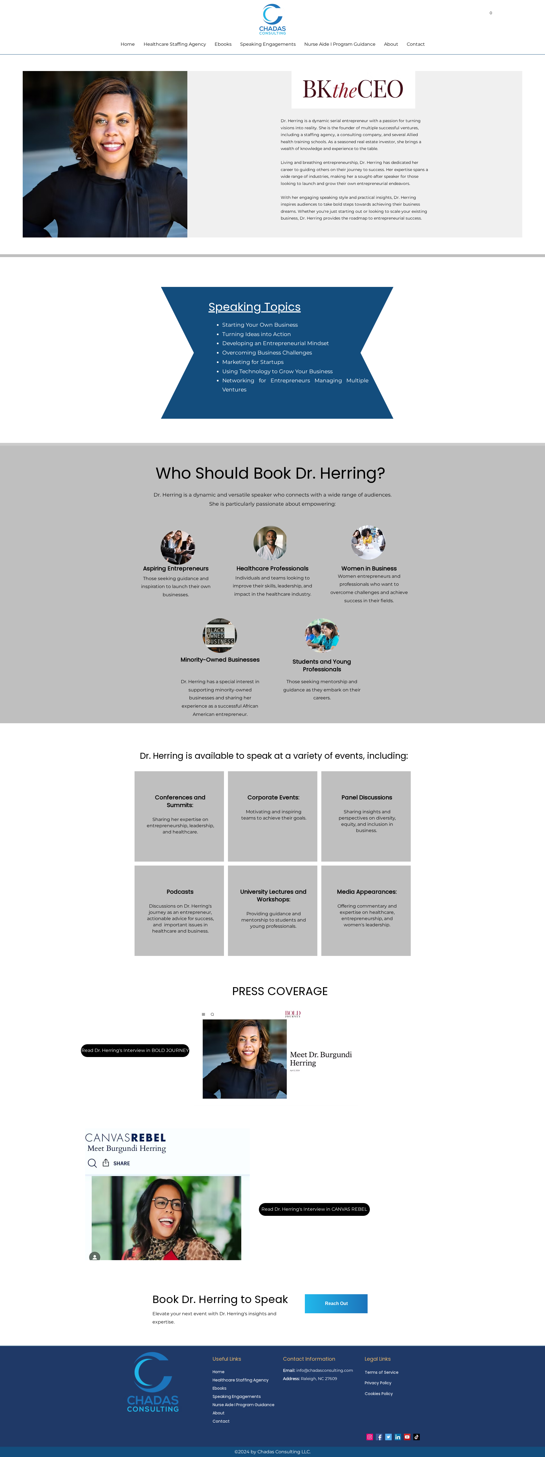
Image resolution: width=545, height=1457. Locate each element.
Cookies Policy (379, 1393)
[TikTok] (416, 1437)
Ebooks (220, 1388)
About (219, 1413)
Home (219, 1372)
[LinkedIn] (398, 1437)
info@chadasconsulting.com (324, 1370)
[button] (491, 11)
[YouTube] (407, 1437)
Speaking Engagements (237, 1396)
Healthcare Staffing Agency (240, 1380)
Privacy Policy (378, 1383)
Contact (221, 1421)
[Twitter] (388, 1437)
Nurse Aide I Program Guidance (240, 1405)
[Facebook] (379, 1437)
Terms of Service (382, 1372)
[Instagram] (369, 1437)
